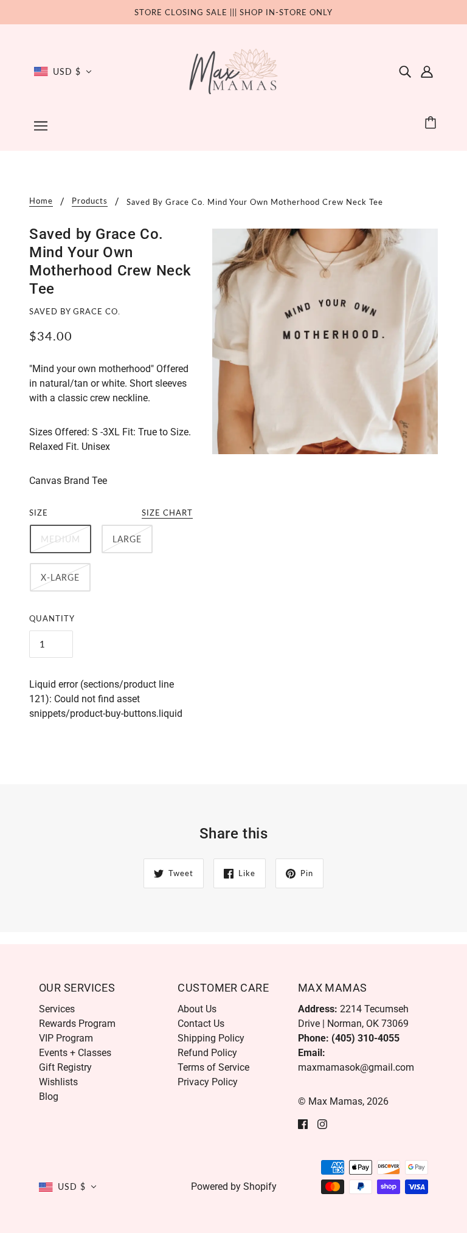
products (90, 201)
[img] (405, 72)
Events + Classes (75, 1053)
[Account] (427, 72)
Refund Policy (207, 1053)
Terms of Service (213, 1067)
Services (57, 1009)
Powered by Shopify (234, 1186)
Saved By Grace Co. (74, 311)
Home (41, 201)
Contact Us (201, 1023)
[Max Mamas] (234, 71)
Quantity (52, 618)
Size (38, 512)
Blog (48, 1096)
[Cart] (432, 123)
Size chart (167, 513)
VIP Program (66, 1038)
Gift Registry (65, 1067)
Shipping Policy (211, 1038)
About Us (197, 1009)
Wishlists (58, 1082)
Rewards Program (77, 1023)
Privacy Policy (208, 1082)
